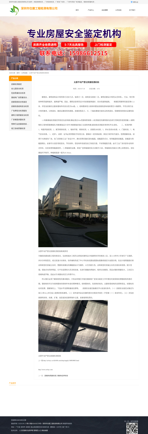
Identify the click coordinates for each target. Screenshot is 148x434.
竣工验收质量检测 (18, 128)
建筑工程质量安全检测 (20, 115)
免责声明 (30, 430)
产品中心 (91, 10)
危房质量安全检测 (18, 93)
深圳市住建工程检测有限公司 (52, 423)
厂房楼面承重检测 (18, 120)
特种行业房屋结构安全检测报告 (23, 124)
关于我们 (132, 10)
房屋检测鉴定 (16, 84)
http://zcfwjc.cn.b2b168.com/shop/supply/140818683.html (61, 360)
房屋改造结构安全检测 (20, 106)
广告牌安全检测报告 (19, 111)
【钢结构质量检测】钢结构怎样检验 (56, 375)
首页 (77, 10)
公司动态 (118, 10)
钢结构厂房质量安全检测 (20, 97)
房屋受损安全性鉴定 (19, 102)
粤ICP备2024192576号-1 (34, 423)
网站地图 (45, 430)
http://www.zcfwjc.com (45, 369)
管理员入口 (37, 430)
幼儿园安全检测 (17, 89)
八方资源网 (23, 430)
